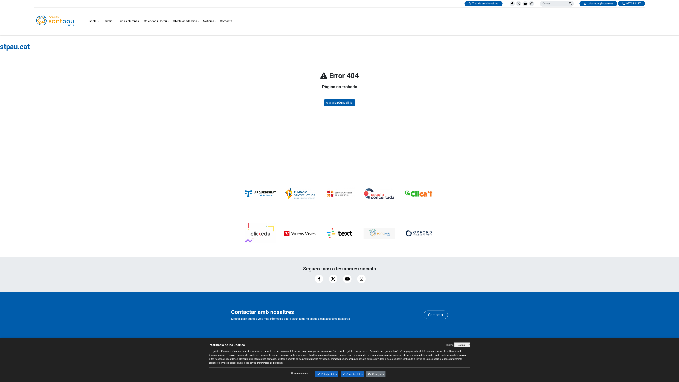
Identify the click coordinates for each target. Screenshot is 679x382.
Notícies (208, 21)
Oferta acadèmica (185, 21)
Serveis (107, 21)
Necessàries (301, 373)
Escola (92, 21)
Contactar (435, 315)
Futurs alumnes (128, 21)
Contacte (226, 21)
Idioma (450, 344)
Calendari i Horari (155, 21)
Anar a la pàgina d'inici (339, 102)
